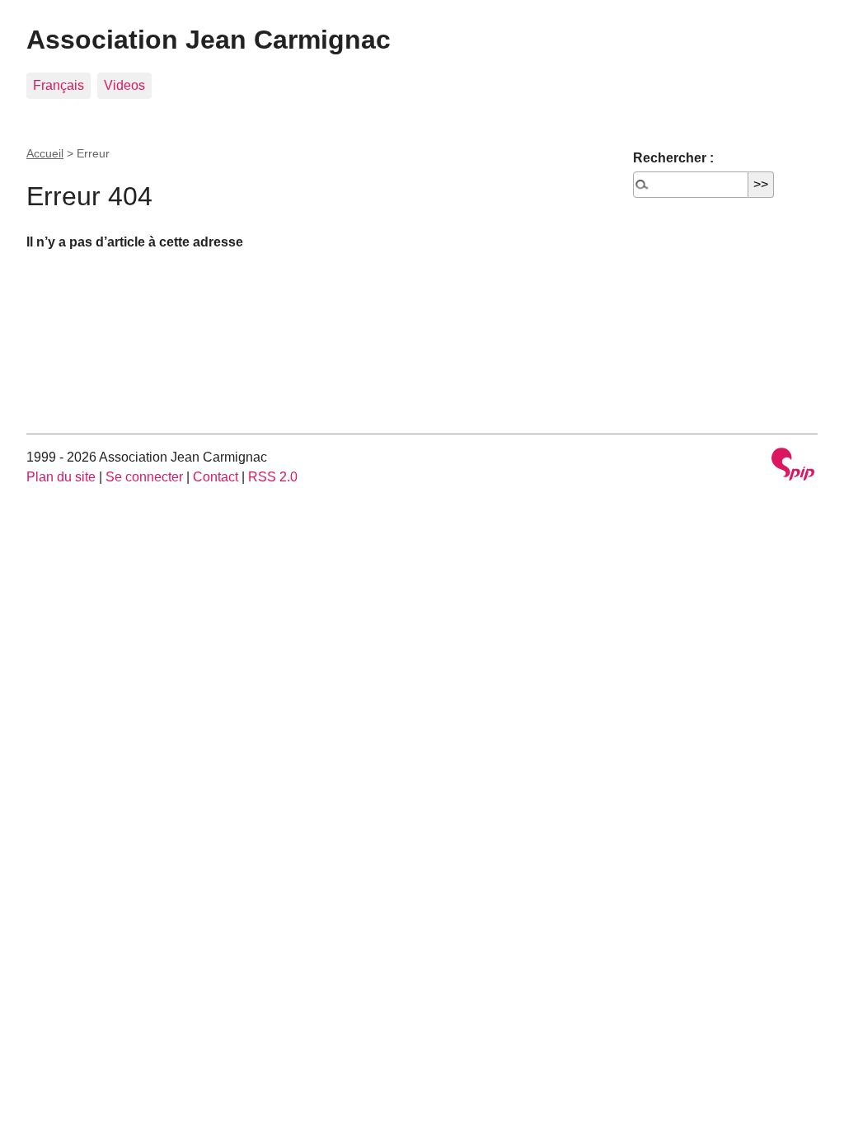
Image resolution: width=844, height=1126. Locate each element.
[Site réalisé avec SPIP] (793, 466)
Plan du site (61, 477)
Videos (124, 85)
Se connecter (144, 477)
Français (58, 85)
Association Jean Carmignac (208, 39)
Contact (215, 477)
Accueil (44, 153)
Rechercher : (673, 158)
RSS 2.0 (273, 477)
